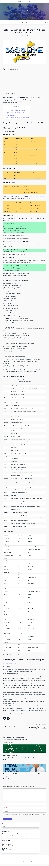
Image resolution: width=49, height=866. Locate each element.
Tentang (24, 1)
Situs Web (6, 811)
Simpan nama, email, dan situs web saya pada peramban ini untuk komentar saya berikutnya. (25, 814)
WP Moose (37, 861)
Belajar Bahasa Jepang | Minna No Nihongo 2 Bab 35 (16, 108)
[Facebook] (22, 22)
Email (5, 807)
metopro (24, 10)
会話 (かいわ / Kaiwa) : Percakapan (13, 114)
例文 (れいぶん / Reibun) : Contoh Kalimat (15, 112)
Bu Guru (22, 35)
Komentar (6, 789)
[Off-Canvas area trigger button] (2, 22)
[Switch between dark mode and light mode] (45, 22)
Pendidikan (29, 1)
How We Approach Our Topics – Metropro (13, 737)
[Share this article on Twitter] (8, 718)
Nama (5, 803)
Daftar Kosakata (9, 115)
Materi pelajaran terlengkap (10, 663)
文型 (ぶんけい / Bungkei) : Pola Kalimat (15, 110)
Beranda (19, 1)
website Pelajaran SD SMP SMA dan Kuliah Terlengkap (16, 117)
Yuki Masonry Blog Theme (23, 861)
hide (19, 106)
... (6, 759)
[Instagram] (26, 22)
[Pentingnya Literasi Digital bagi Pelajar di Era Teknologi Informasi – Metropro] (24, 768)
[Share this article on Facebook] (4, 718)
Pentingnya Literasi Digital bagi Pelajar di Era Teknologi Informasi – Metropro (22, 773)
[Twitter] (24, 22)
